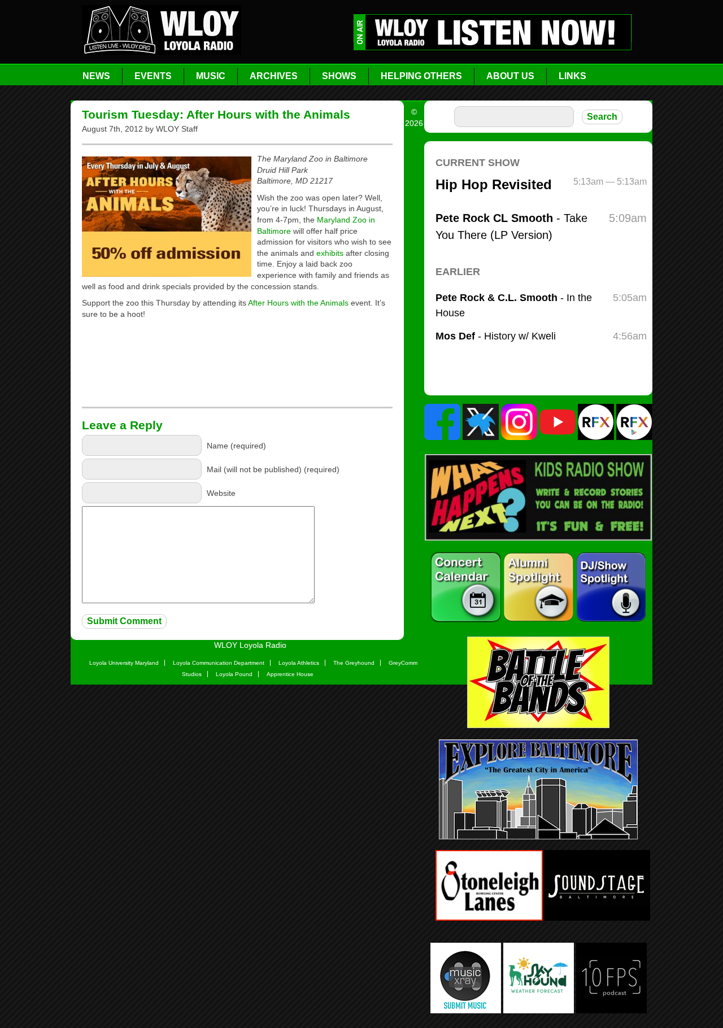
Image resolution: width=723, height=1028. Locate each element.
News (96, 76)
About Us (510, 76)
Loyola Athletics (298, 663)
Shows (339, 76)
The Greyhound (353, 663)
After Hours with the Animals (298, 302)
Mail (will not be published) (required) (273, 468)
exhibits (329, 253)
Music (210, 76)
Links (572, 76)
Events (153, 76)
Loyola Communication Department (218, 663)
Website (221, 492)
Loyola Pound (234, 674)
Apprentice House (290, 674)
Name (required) (236, 445)
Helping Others (421, 76)
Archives (274, 76)
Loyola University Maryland (124, 663)
